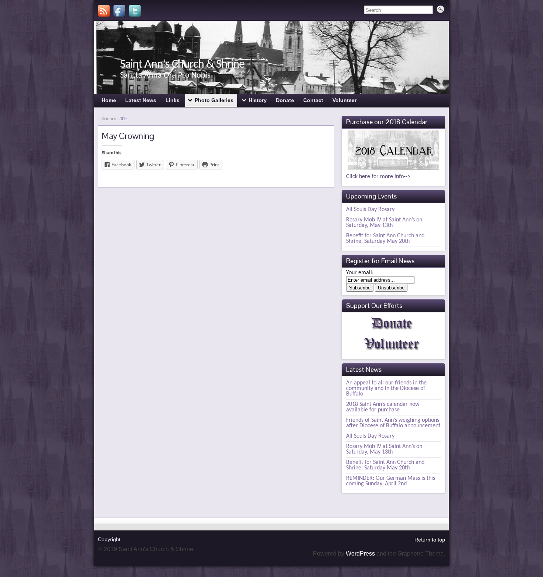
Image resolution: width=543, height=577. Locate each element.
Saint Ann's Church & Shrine (182, 65)
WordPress (360, 553)
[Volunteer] (392, 352)
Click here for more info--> (378, 177)
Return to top (429, 540)
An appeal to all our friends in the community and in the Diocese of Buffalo (386, 388)
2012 (123, 118)
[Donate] (392, 332)
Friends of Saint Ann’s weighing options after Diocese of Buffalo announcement (393, 423)
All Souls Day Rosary (370, 210)
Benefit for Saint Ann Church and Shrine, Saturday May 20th (385, 238)
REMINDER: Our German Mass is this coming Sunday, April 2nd (390, 481)
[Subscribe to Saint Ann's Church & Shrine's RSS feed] (104, 11)
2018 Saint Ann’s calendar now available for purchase (382, 407)
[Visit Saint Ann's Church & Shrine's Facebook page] (119, 11)
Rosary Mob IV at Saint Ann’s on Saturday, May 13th (384, 222)
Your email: (359, 273)
